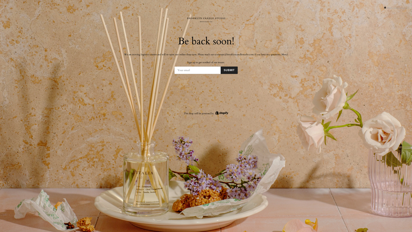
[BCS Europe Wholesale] (206, 19)
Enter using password (398, 8)
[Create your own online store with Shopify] (221, 113)
